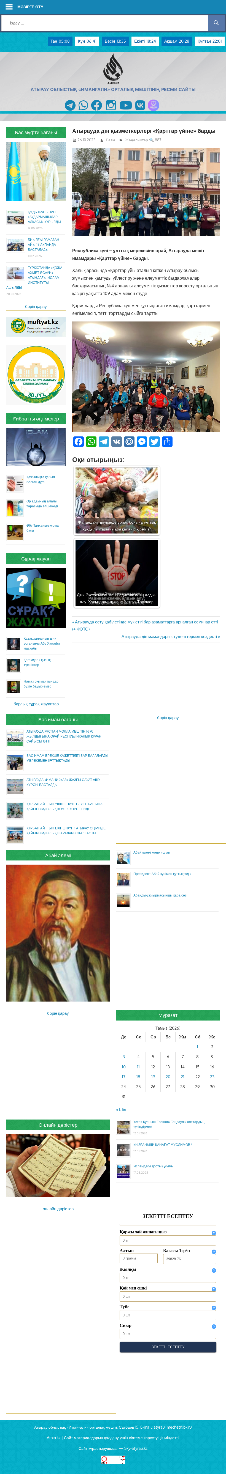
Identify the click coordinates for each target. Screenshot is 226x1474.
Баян (110, 140)
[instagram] (111, 111)
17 (123, 1076)
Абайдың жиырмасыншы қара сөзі (160, 895)
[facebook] (96, 111)
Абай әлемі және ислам (151, 852)
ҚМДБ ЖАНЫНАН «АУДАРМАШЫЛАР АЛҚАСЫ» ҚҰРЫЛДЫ (44, 217)
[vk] (140, 111)
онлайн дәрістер (58, 1208)
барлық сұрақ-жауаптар (36, 703)
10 (124, 1066)
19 (153, 1076)
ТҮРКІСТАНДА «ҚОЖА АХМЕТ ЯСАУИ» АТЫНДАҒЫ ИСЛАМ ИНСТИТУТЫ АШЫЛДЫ (34, 278)
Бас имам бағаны (58, 719)
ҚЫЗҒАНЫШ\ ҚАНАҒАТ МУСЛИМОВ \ (162, 1145)
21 (182, 1076)
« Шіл (121, 1109)
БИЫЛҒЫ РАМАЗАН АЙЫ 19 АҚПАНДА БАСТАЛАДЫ (43, 245)
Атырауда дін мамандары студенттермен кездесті (169, 636)
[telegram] (70, 111)
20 (168, 1076)
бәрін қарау (36, 306)
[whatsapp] (83, 111)
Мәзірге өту (30, 6)
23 (212, 1076)
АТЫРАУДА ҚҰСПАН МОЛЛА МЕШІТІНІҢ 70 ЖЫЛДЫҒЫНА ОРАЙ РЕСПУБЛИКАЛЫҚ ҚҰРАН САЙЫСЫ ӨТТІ (63, 736)
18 (138, 1076)
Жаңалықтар (136, 140)
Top (213, 1461)
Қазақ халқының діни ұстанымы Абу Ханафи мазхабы (42, 643)
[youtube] (126, 111)
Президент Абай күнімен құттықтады (162, 874)
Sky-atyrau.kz (135, 1448)
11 (138, 1066)
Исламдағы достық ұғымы (153, 1166)
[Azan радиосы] (153, 111)
